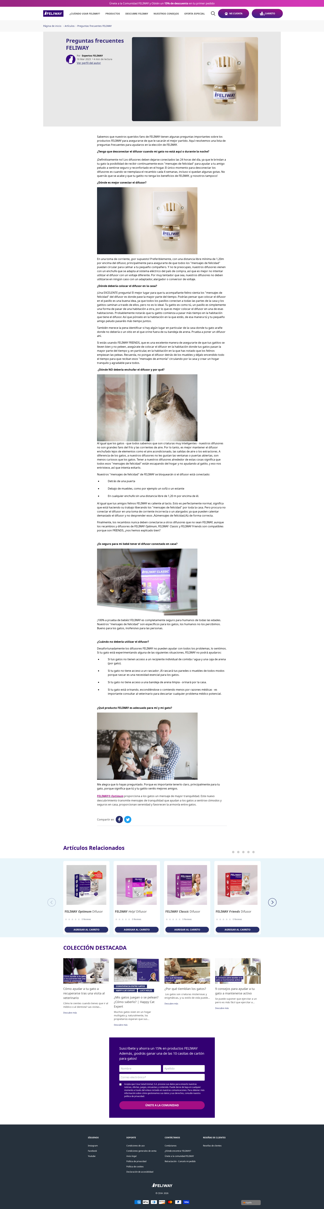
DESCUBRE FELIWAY (136, 13)
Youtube (92, 1156)
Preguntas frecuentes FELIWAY (94, 25)
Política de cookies (135, 1166)
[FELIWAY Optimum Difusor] (86, 885)
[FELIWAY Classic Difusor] (187, 885)
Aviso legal (131, 1156)
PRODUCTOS (112, 13)
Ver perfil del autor (89, 63)
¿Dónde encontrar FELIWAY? (178, 1150)
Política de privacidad (136, 1161)
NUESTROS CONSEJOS (166, 13)
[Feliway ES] (53, 13)
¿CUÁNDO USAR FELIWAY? (85, 13)
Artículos (70, 25)
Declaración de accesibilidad (139, 1171)
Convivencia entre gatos (130, 986)
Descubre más (70, 1012)
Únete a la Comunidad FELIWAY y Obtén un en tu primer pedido (162, 3)
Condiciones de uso (135, 1145)
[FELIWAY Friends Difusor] (237, 885)
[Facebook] (119, 819)
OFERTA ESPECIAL (194, 13)
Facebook (92, 1150)
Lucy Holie (146, 990)
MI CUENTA (235, 13)
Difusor (84, 911)
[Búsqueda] (213, 13)
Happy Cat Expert (125, 990)
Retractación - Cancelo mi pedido (180, 1161)
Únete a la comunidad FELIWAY (179, 1156)
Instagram (93, 1145)
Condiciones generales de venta (141, 1150)
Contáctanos (171, 1145)
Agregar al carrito (86, 929)
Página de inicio (52, 25)
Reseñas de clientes (212, 1145)
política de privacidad (134, 1096)
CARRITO (270, 13)
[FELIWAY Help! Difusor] (137, 885)
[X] (127, 819)
